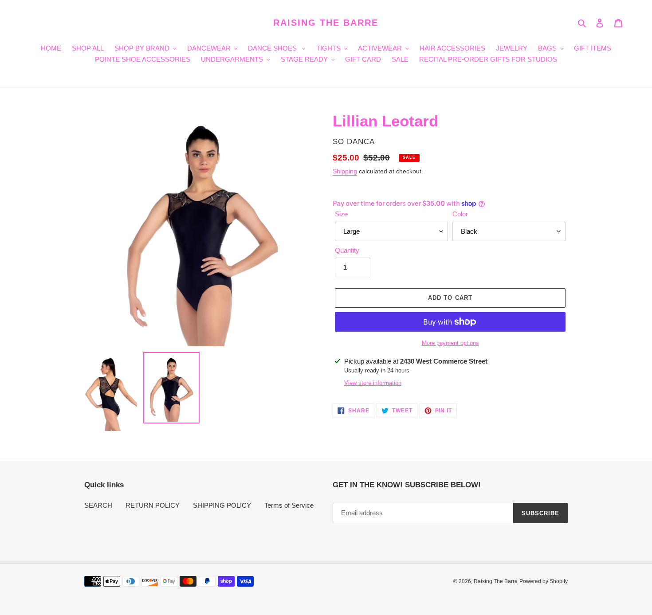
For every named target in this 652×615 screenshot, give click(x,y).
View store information (372, 383)
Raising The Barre (325, 22)
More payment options (450, 343)
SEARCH (98, 505)
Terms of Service (289, 505)
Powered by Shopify (543, 581)
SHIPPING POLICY (222, 505)
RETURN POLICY (153, 505)
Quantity (347, 250)
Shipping (345, 171)
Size (341, 214)
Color (460, 214)
